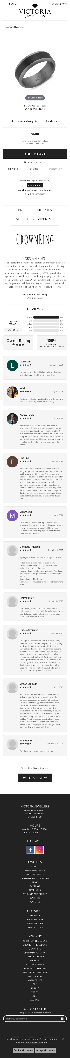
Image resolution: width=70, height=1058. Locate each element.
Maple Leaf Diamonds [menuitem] (35, 972)
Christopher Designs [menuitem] (35, 940)
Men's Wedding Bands (15, 27)
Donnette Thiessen (30, 546)
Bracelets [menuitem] (35, 897)
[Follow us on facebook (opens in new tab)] (31, 850)
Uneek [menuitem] (35, 995)
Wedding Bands (35, 297)
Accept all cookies (45, 1050)
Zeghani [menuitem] (35, 999)
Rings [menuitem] (35, 882)
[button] (12, 3)
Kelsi (22, 388)
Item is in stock (35, 185)
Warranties (55, 168)
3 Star (30, 323)
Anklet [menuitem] (35, 866)
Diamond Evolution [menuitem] (35, 952)
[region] (35, 70)
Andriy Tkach (27, 415)
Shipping (13, 168)
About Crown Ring (35, 218)
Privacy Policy (35, 927)
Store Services (35, 919)
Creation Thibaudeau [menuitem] (35, 944)
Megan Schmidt (28, 683)
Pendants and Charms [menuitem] (35, 893)
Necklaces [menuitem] (35, 889)
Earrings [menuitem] (35, 885)
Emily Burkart (27, 597)
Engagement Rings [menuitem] (35, 870)
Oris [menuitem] (35, 983)
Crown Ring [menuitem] (35, 948)
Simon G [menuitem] (35, 987)
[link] (59, 3)
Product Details (35, 209)
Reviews (35, 308)
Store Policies (35, 923)
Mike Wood (26, 511)
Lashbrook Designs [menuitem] (35, 968)
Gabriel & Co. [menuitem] (35, 960)
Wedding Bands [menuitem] (34, 874)
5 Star (29, 317)
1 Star (30, 330)
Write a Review (35, 778)
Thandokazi (26, 740)
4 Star (29, 320)
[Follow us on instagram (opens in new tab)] (39, 850)
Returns (33, 168)
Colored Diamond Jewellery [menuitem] (35, 878)
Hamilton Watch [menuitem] (35, 964)
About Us (35, 915)
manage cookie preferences (31, 1042)
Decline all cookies (23, 1050)
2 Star (29, 327)
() (61, 317)
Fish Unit (24, 457)
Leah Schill (25, 361)
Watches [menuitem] (35, 901)
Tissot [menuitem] (35, 991)
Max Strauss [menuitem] (35, 976)
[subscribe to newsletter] (62, 1018)
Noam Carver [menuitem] (35, 980)
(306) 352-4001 (35, 109)
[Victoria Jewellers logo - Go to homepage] (35, 11)
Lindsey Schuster (29, 629)
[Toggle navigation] (5, 15)
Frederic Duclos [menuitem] (35, 956)
